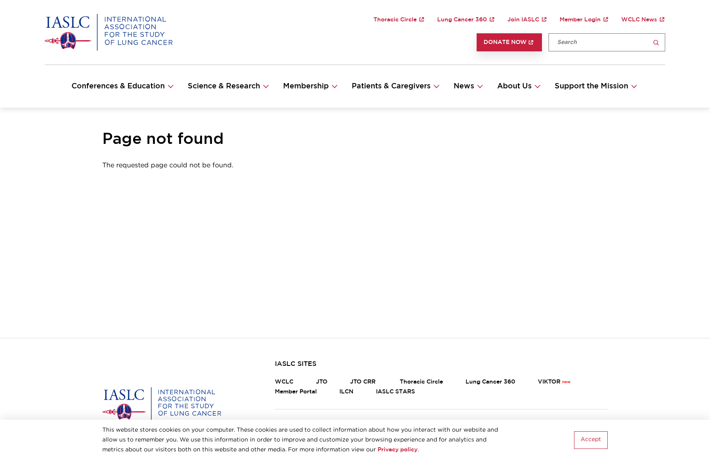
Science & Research (224, 86)
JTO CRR (363, 382)
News (464, 86)
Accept (591, 439)
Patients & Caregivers (391, 86)
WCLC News (639, 20)
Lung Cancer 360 (462, 20)
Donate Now (505, 42)
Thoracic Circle (395, 20)
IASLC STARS (395, 392)
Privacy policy (397, 450)
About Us (514, 86)
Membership (306, 86)
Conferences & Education (118, 86)
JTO (321, 382)
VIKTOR (549, 382)
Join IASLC (523, 20)
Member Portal (296, 392)
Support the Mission (591, 86)
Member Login (580, 20)
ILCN (346, 392)
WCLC (284, 382)
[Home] (109, 32)
